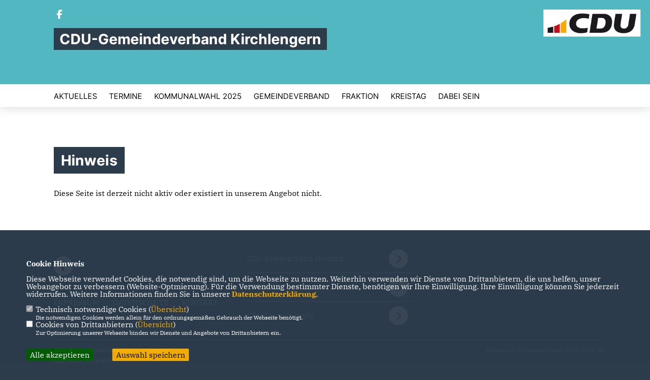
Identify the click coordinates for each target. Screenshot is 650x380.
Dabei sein (459, 96)
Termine (125, 96)
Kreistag (408, 96)
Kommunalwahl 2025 (198, 96)
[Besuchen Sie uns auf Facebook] (59, 15)
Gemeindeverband (292, 96)
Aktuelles (75, 96)
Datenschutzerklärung (274, 294)
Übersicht (169, 309)
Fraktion (360, 96)
